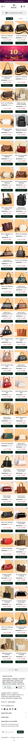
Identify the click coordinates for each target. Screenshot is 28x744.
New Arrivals (20, 684)
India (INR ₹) (5, 737)
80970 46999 (11, 702)
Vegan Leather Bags (8, 680)
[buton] (5, 737)
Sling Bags (15, 678)
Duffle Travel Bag (17, 682)
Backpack (9, 682)
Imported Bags (6, 678)
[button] (4, 37)
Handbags (22, 678)
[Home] (14, 6)
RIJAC (14, 737)
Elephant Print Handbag (9, 684)
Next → (17, 670)
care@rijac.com (9, 705)
